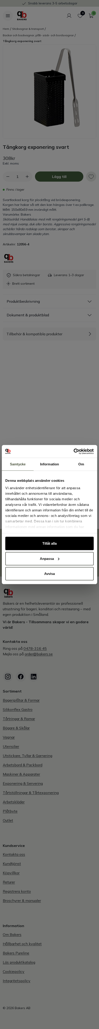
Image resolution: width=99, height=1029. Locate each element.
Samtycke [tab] (18, 464)
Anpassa (47, 558)
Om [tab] (81, 464)
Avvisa (49, 574)
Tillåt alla (49, 543)
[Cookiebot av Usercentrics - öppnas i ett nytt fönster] (73, 451)
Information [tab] (49, 464)
